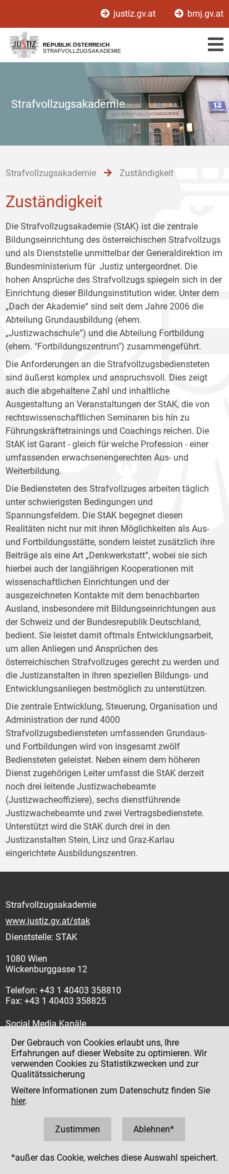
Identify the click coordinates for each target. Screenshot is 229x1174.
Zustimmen (77, 1129)
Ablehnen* (153, 1129)
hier (18, 1101)
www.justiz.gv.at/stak (48, 921)
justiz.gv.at (134, 13)
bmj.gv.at (204, 13)
